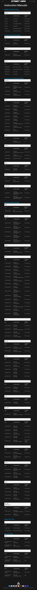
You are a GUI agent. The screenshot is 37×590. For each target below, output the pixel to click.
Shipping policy (26, 587)
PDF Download (27, 18)
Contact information (31, 587)
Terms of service (20, 587)
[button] (3, 1)
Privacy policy (16, 587)
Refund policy (11, 587)
